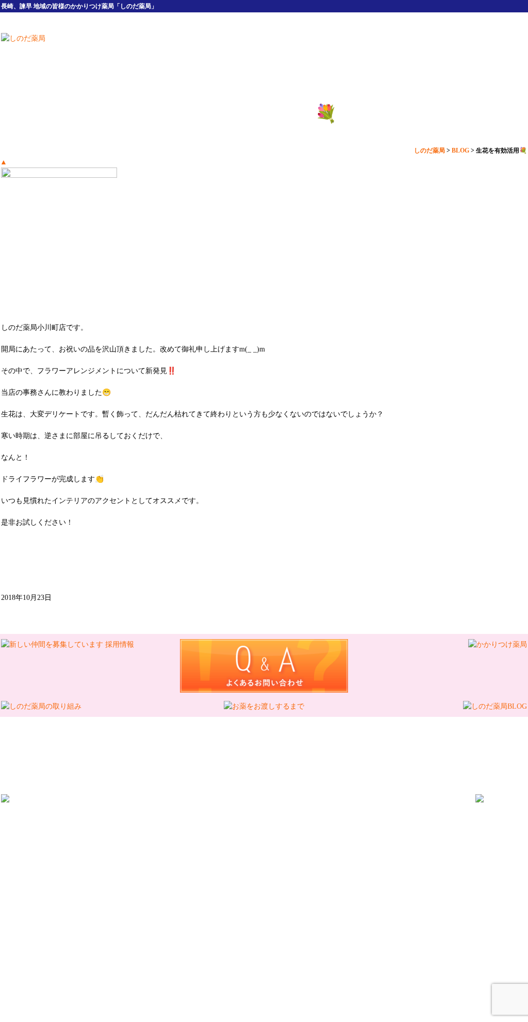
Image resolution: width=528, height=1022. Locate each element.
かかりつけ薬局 (382, 881)
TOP (127, 881)
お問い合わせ (379, 892)
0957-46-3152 (221, 822)
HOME (179, 47)
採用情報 (411, 47)
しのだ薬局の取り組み (163, 892)
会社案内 (333, 47)
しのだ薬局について (256, 47)
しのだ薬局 (254, 935)
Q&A (341, 881)
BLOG (300, 892)
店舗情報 (488, 47)
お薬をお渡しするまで (245, 892)
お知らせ (333, 892)
